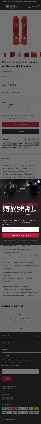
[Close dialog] (38, 181)
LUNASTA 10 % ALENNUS (20, 235)
